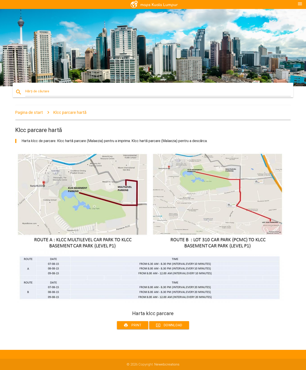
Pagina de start (29, 112)
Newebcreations (166, 364)
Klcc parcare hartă (69, 112)
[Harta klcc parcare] (149, 302)
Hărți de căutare (37, 91)
